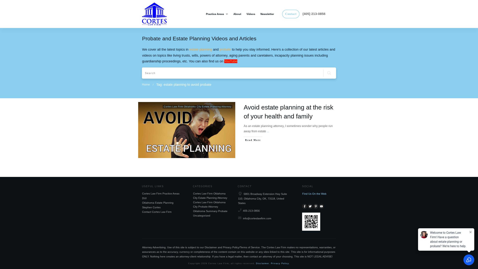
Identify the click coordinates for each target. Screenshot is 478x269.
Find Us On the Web (314, 193)
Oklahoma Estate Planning (157, 202)
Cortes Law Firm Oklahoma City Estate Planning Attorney (197, 106)
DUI (144, 198)
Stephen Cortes (151, 207)
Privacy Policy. (280, 263)
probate (225, 49)
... (268, 131)
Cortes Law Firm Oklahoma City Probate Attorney (209, 204)
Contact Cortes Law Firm (157, 211)
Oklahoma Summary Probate (210, 211)
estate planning (200, 49)
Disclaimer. (263, 263)
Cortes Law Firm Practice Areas (160, 193)
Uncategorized (201, 215)
